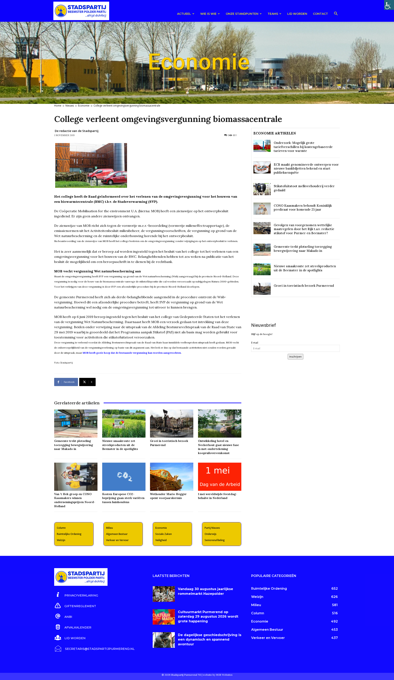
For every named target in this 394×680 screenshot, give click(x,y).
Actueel (184, 14)
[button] (336, 14)
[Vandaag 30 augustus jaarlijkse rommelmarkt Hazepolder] (164, 594)
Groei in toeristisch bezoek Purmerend (304, 286)
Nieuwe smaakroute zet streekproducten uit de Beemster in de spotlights (120, 445)
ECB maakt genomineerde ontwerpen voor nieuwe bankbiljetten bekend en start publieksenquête (306, 168)
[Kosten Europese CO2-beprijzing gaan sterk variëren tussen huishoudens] (123, 477)
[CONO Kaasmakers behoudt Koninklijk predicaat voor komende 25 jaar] (262, 209)
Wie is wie (208, 14)
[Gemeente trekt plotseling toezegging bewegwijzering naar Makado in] (75, 423)
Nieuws (69, 105)
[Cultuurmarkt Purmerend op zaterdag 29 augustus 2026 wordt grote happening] (164, 617)
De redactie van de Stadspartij (76, 131)
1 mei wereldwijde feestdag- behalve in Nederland (217, 496)
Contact (320, 14)
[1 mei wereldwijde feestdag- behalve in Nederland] (219, 477)
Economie (83, 105)
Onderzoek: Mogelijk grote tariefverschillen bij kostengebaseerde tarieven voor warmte (303, 147)
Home (57, 105)
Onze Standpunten (242, 14)
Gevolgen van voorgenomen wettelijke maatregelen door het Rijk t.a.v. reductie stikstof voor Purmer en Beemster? (304, 229)
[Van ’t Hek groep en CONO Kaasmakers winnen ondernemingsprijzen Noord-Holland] (75, 477)
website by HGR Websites (218, 674)
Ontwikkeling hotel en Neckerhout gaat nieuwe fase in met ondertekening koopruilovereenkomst (218, 447)
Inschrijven (295, 356)
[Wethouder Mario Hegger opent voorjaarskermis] (171, 477)
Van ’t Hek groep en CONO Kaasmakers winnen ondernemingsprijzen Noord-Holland (74, 500)
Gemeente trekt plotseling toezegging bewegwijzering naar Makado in (73, 445)
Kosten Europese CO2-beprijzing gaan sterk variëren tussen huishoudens (123, 498)
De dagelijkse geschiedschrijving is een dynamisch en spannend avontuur (209, 639)
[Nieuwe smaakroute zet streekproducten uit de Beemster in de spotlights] (123, 423)
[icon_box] (76, 595)
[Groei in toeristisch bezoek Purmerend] (171, 423)
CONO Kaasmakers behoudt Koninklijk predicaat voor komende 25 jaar (303, 208)
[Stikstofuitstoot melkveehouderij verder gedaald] (262, 189)
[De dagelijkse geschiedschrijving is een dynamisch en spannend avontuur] (164, 640)
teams (273, 14)
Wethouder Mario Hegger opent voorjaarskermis (168, 496)
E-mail (254, 342)
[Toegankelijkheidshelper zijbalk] (389, 5)
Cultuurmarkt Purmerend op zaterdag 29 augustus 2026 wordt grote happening (208, 616)
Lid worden (297, 14)
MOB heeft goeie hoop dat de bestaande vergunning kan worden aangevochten (132, 352)
